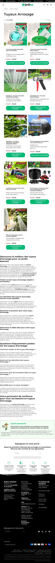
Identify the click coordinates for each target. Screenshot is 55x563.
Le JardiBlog (43, 507)
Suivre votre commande (42, 500)
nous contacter (27, 489)
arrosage (13, 270)
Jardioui (6, 9)
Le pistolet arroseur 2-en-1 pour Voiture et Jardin (15, 189)
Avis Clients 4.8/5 (44, 490)
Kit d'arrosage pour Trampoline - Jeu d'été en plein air (39, 142)
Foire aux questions (42, 495)
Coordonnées (48, 553)
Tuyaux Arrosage (13, 9)
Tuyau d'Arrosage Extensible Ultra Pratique (38, 50)
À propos (41, 504)
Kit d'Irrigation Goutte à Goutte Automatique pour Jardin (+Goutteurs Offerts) (39, 189)
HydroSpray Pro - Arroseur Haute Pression (37, 96)
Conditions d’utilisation (17, 551)
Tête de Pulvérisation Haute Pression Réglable (14, 235)
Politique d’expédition (29, 551)
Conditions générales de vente (43, 551)
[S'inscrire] (40, 453)
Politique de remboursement (29, 550)
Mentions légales (39, 553)
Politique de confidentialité (44, 550)
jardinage (15, 268)
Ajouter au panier (15, 63)
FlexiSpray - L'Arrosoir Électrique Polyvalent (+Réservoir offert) (12, 143)
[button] (3, 4)
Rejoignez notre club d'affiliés (44, 486)
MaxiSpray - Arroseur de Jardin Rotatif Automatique (15, 96)
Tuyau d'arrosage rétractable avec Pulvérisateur (14, 50)
